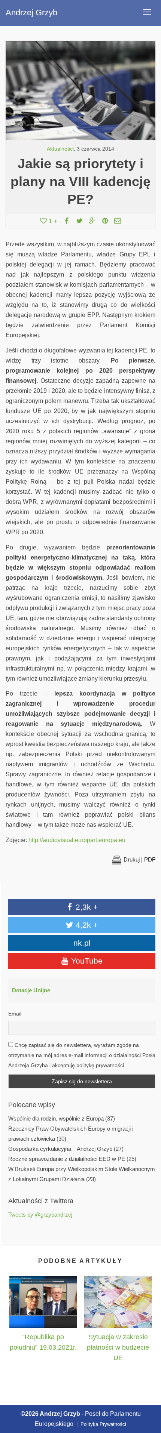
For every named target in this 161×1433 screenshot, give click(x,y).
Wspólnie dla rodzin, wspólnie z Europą (56, 1119)
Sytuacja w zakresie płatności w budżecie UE (118, 1347)
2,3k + (85, 907)
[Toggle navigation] (147, 12)
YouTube (86, 960)
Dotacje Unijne (31, 990)
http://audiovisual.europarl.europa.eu (76, 840)
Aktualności (60, 149)
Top (147, 1392)
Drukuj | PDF (139, 859)
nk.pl (82, 943)
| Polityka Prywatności (100, 1424)
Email (14, 1014)
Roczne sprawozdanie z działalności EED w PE (66, 1159)
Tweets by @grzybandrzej (40, 1215)
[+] (43, 1302)
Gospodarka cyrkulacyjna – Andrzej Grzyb (60, 1149)
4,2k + (85, 925)
